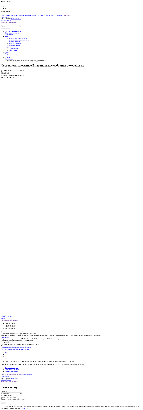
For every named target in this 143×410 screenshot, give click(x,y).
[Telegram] (10, 77)
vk (5, 356)
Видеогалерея (13, 49)
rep (6, 353)
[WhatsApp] (13, 77)
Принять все (25, 408)
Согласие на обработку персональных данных (16, 347)
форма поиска (66, 15)
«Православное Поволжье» (10, 320)
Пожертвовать (5, 17)
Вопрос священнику (11, 54)
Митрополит (9, 35)
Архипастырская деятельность (19, 40)
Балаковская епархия (11, 371)
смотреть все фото (7, 316)
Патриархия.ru (5, 337)
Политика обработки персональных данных (15, 349)
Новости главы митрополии (18, 38)
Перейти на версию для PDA (10, 374)
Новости (7, 36)
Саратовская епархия (12, 33)
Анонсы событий (14, 45)
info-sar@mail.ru (6, 20)
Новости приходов (15, 43)
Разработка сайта (26, 374)
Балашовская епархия (12, 369)
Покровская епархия (11, 368)
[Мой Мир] (15, 77)
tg (5, 354)
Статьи (7, 52)
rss (5, 358)
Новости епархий (14, 42)
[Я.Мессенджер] (2, 77)
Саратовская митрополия (13, 31)
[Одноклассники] (7, 77)
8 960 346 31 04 (16, 19)
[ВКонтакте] (5, 77)
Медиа (7, 47)
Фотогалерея (13, 50)
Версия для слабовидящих (9, 22)
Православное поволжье (31, 15)
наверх (3, 318)
